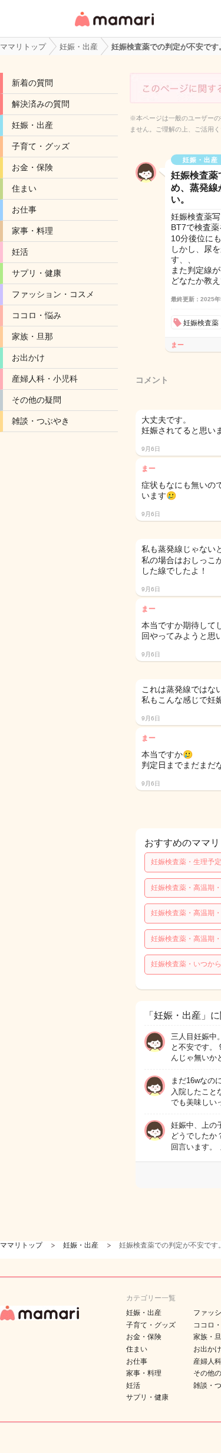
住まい (24, 188)
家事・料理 (32, 230)
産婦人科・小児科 (45, 378)
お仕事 (24, 209)
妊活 (20, 252)
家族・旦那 (32, 336)
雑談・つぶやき (41, 421)
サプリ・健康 (36, 273)
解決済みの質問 (41, 104)
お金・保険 (32, 167)
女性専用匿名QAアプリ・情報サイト (114, 27)
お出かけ (28, 357)
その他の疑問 (36, 399)
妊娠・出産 (32, 125)
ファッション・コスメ (53, 294)
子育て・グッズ (41, 146)
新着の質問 (32, 82)
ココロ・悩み (36, 315)
